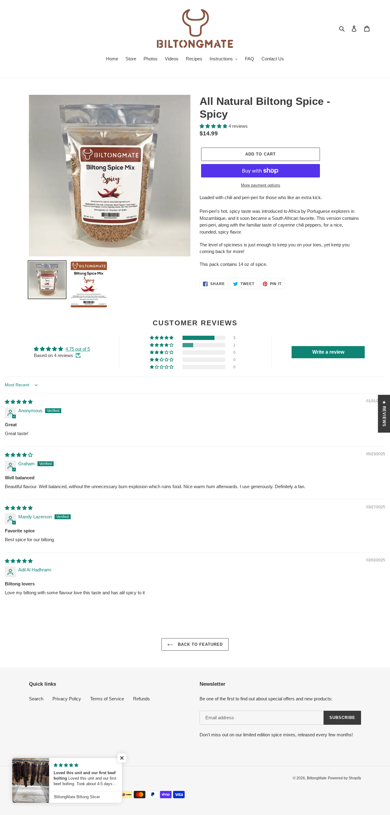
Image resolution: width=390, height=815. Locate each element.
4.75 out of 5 (78, 349)
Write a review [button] (328, 352)
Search (36, 698)
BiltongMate (317, 778)
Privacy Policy (66, 698)
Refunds (141, 698)
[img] (19, 401)
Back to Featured (199, 644)
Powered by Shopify (344, 778)
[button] (214, 126)
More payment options (260, 185)
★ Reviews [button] (384, 413)
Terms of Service (107, 698)
